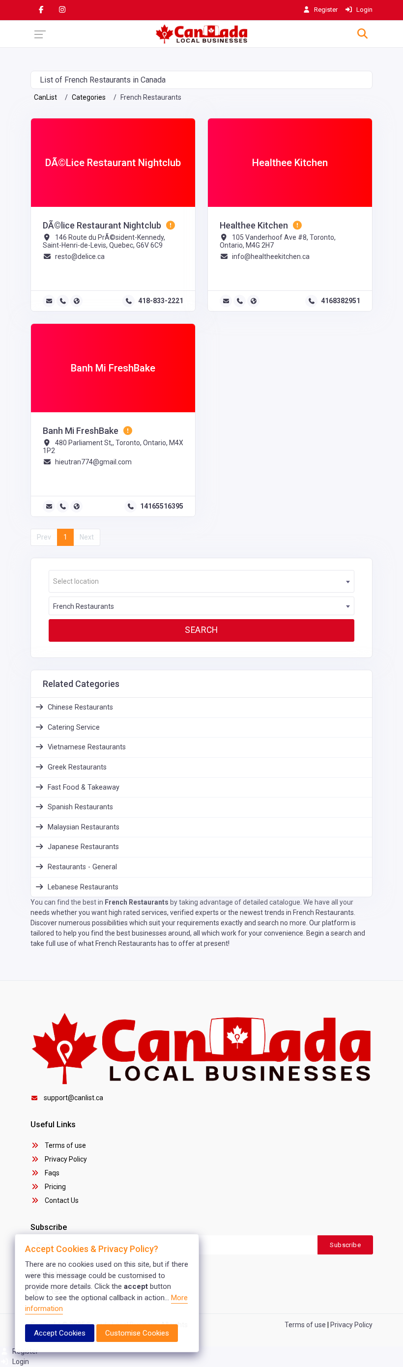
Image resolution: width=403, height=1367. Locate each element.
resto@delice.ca (80, 256)
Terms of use (64, 1145)
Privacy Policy (65, 1159)
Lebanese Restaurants (83, 887)
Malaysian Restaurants (83, 827)
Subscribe (345, 1245)
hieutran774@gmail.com (93, 462)
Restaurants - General (82, 867)
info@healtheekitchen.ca (271, 256)
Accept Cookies (60, 1333)
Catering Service (74, 727)
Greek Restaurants (77, 767)
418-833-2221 (160, 301)
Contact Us (61, 1200)
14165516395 (161, 506)
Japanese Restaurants (83, 847)
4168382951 (340, 301)
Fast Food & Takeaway (83, 787)
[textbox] (201, 581)
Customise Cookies (137, 1333)
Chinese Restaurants (80, 707)
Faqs (51, 1173)
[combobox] (201, 581)
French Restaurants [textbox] (83, 606)
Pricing (54, 1187)
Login (20, 1362)
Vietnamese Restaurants (87, 747)
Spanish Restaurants (80, 807)
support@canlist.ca (73, 1098)
